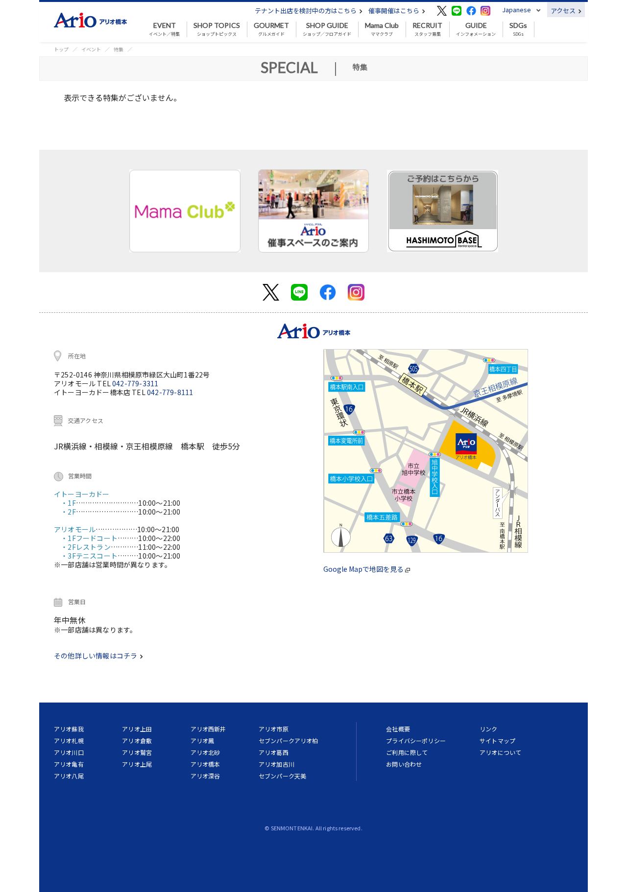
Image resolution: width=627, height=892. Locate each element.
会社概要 (398, 729)
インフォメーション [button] (476, 29)
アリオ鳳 (203, 740)
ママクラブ (382, 29)
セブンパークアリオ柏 (288, 740)
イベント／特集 (164, 29)
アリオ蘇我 (69, 729)
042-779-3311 (135, 383)
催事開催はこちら (394, 10)
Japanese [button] (516, 9)
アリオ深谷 (205, 776)
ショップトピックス (216, 29)
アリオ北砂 (205, 752)
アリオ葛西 (274, 752)
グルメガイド (271, 29)
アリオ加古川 (276, 764)
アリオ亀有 (69, 764)
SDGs (518, 29)
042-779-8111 (170, 392)
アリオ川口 (69, 752)
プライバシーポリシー (416, 740)
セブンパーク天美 (282, 776)
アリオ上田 (137, 729)
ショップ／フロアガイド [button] (327, 29)
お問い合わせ (404, 764)
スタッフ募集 (427, 29)
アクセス (564, 10)
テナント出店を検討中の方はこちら (306, 10)
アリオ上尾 (137, 764)
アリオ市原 (274, 729)
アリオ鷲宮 (137, 752)
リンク (488, 729)
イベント (91, 49)
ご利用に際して (407, 752)
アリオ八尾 (69, 776)
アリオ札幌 (69, 740)
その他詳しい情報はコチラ (96, 655)
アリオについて (500, 752)
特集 (118, 49)
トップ (61, 49)
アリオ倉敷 (137, 740)
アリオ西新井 (208, 729)
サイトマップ (497, 740)
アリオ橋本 (205, 764)
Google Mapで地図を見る (364, 569)
